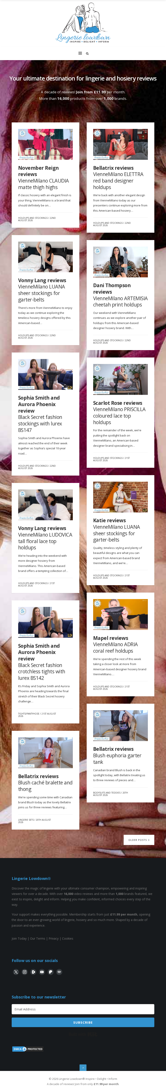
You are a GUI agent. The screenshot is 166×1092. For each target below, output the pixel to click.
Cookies (67, 938)
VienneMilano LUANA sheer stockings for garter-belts (42, 290)
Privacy (54, 938)
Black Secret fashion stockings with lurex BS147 (40, 413)
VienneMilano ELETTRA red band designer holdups (118, 177)
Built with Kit (83, 1034)
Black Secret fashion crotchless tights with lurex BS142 (41, 661)
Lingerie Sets (26, 819)
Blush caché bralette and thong (45, 782)
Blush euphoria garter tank (117, 755)
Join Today (19, 938)
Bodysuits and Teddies (106, 792)
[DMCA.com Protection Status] (28, 1051)
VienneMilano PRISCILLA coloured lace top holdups (119, 412)
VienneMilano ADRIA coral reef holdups (115, 644)
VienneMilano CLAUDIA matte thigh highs (43, 177)
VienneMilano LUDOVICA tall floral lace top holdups (45, 538)
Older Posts (138, 840)
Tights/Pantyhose (28, 713)
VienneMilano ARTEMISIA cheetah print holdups (120, 295)
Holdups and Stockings (33, 217)
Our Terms (37, 938)
